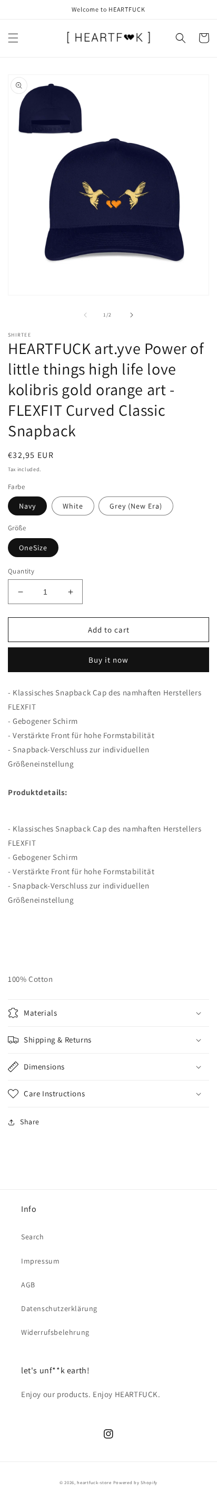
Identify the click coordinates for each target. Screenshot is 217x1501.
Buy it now (108, 660)
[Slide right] (131, 315)
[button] (13, 38)
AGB (28, 1284)
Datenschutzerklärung (59, 1308)
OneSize (33, 547)
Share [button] (30, 1121)
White (73, 506)
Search (32, 1236)
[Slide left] (85, 315)
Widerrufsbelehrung (55, 1332)
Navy (27, 506)
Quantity (21, 571)
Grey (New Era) (136, 506)
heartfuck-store (94, 1482)
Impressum (40, 1261)
